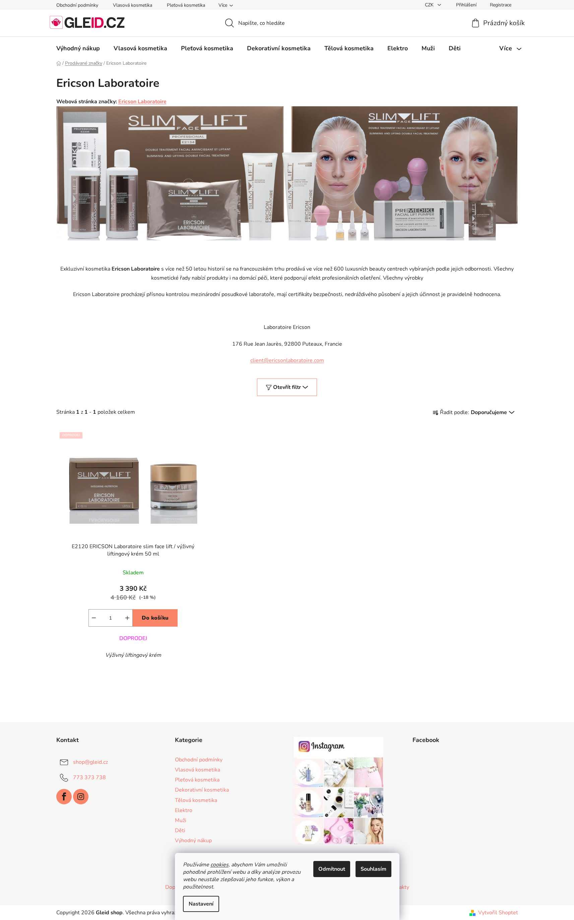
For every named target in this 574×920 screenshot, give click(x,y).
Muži (180, 820)
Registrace (500, 5)
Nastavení (201, 904)
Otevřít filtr (287, 387)
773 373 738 (89, 777)
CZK (430, 5)
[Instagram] (80, 796)
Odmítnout (331, 869)
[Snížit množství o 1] (94, 618)
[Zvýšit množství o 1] (127, 618)
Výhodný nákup (193, 840)
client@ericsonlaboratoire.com (287, 360)
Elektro (183, 810)
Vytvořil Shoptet (498, 912)
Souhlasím (373, 869)
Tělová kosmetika (196, 800)
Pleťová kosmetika (186, 5)
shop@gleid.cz (90, 762)
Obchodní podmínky (77, 5)
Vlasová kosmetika (132, 5)
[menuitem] (78, 48)
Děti (180, 830)
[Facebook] (64, 796)
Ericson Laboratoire (142, 101)
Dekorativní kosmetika (202, 790)
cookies (219, 864)
